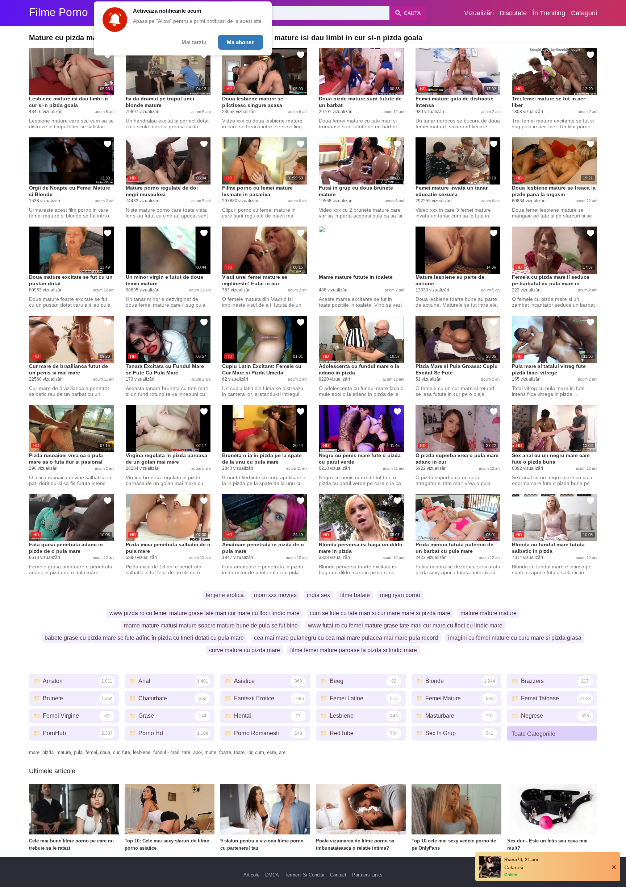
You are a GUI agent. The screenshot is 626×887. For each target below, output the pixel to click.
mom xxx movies (275, 595)
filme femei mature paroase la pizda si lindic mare (353, 650)
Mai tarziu (193, 42)
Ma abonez (240, 42)
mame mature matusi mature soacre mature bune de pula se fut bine (211, 625)
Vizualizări (479, 13)
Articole (251, 875)
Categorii (584, 13)
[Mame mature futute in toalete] (361, 250)
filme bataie (355, 595)
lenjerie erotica (225, 595)
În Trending (549, 13)
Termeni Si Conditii (304, 875)
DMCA (272, 875)
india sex (318, 595)
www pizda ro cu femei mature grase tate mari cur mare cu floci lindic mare (204, 613)
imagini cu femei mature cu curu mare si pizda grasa (514, 638)
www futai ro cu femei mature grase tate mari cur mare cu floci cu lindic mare (405, 625)
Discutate (513, 13)
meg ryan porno (400, 595)
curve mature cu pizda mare (244, 650)
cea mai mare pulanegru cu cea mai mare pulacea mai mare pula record (346, 638)
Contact (338, 875)
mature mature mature (488, 613)
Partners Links (367, 875)
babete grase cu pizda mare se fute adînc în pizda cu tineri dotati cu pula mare (144, 638)
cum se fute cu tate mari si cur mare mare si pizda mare (380, 613)
